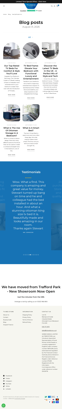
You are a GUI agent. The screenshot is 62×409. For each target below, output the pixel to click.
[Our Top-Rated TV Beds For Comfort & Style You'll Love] (11, 50)
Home (5, 14)
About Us (6, 315)
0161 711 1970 (46, 327)
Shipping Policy (27, 315)
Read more (11, 94)
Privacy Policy (27, 317)
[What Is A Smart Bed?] (31, 112)
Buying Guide (7, 320)
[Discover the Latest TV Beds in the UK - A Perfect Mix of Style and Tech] (50, 50)
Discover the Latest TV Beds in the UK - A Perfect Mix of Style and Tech (50, 71)
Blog (9, 14)
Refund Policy (27, 322)
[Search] (51, 6)
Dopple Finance (8, 324)
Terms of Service (28, 320)
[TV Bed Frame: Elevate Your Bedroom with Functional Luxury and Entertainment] (31, 50)
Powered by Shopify (19, 398)
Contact (5, 317)
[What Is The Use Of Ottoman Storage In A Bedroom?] (11, 112)
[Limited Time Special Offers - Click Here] (31, 2)
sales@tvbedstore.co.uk (49, 330)
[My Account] (54, 6)
